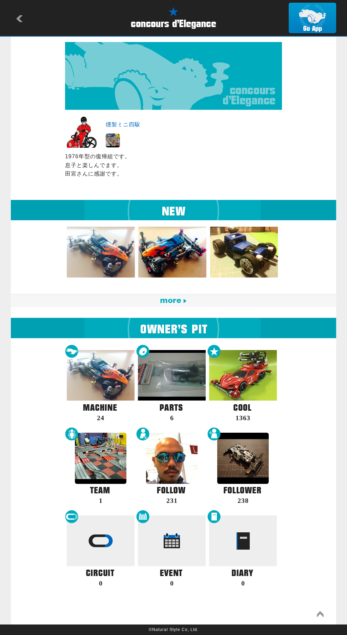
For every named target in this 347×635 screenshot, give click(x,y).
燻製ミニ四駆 (123, 124)
